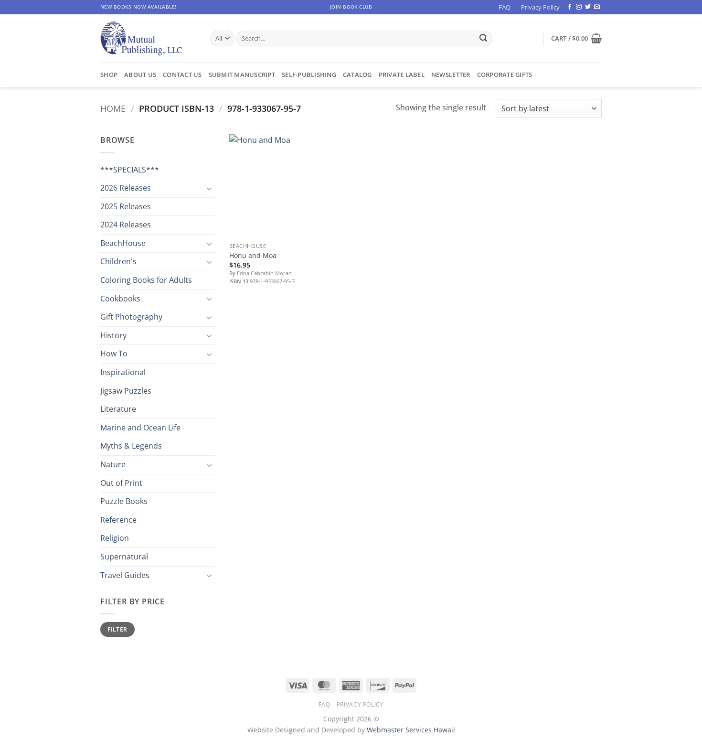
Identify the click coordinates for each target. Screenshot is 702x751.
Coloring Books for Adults (146, 280)
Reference (118, 520)
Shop (108, 74)
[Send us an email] (597, 7)
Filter (117, 629)
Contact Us (182, 74)
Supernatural (124, 556)
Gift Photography (131, 316)
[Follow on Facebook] (570, 7)
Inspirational (123, 372)
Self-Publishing (309, 74)
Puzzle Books (124, 501)
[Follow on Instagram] (579, 7)
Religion (114, 538)
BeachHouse (123, 243)
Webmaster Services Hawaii (411, 729)
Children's (118, 261)
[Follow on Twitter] (588, 7)
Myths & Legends (131, 445)
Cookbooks (120, 298)
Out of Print (121, 483)
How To (114, 353)
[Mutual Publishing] (148, 38)
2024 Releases (125, 224)
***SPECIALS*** (129, 169)
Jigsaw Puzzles (125, 391)
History (113, 335)
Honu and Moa (253, 255)
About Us (140, 74)
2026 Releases (125, 187)
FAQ (505, 7)
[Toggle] (209, 188)
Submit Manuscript (242, 74)
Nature (113, 464)
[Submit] (483, 39)
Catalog (357, 74)
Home (113, 108)
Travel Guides (124, 575)
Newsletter (450, 74)
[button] (576, 38)
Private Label (402, 74)
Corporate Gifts (504, 74)
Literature (118, 409)
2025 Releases (125, 206)
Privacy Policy (540, 7)
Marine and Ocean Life (140, 427)
